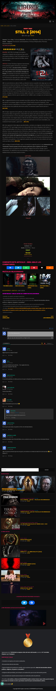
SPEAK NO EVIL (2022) (26, 588)
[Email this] (42, 267)
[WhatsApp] (26, 267)
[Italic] (11, 338)
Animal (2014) (5, 317)
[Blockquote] (21, 338)
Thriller (32, 586)
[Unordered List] (19, 338)
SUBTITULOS (28, 254)
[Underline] (13, 338)
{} (26, 337)
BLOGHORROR (6, 290)
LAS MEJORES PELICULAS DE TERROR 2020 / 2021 (33, 524)
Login (51, 328)
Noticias (19, 488)
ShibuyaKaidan (11, 447)
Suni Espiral (10, 423)
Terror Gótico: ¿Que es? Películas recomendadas (35, 512)
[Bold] (9, 338)
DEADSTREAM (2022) (26, 539)
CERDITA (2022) (24, 576)
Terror (30, 28)
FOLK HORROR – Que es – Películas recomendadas (35, 499)
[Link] (25, 338)
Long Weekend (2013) (48, 317)
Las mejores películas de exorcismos (13, 490)
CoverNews (32, 688)
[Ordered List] (17, 338)
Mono (32, 35)
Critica (21, 538)
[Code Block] (23, 338)
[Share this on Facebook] (10, 267)
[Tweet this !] (18, 267)
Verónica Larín (11, 435)
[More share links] (50, 267)
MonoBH (17, 412)
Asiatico (25, 28)
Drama (25, 586)
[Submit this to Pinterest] (34, 267)
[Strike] (15, 338)
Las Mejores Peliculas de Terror (9, 488)
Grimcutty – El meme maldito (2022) (31, 551)
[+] (29, 337)
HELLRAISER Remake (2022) (27, 564)
